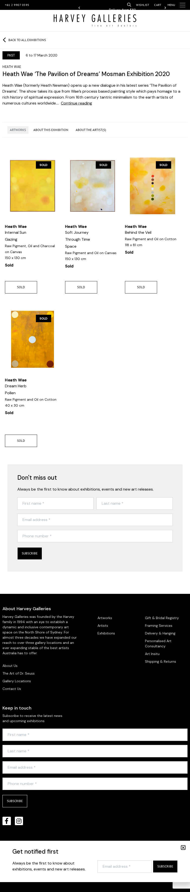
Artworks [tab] (18, 130)
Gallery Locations (16, 681)
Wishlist (142, 5)
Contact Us (11, 688)
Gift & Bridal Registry (162, 618)
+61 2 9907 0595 (17, 5)
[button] (79, 7)
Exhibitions (106, 633)
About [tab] (50, 130)
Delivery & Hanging (160, 633)
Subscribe (30, 553)
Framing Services (158, 625)
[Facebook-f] (6, 821)
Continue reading (76, 103)
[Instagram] (19, 821)
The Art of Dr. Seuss (18, 673)
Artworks (104, 618)
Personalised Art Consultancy (158, 643)
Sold (21, 287)
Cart (157, 5)
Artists (102, 625)
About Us (10, 665)
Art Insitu (152, 654)
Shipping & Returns (160, 661)
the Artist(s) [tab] (91, 130)
